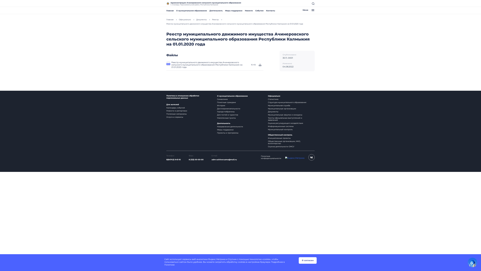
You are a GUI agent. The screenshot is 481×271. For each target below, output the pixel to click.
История (221, 105)
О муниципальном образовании (191, 11)
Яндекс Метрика (216, 259)
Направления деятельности (230, 126)
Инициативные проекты (279, 138)
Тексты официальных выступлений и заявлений (285, 119)
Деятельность (216, 11)
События (259, 11)
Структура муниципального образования (287, 102)
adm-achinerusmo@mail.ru (224, 160)
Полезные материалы (176, 114)
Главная (170, 11)
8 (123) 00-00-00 (196, 160)
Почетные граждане (226, 102)
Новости (249, 11)
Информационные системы (281, 126)
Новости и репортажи (176, 111)
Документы (273, 112)
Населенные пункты (226, 118)
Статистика (273, 99)
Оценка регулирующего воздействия (285, 123)
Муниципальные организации (282, 109)
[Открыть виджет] (472, 262)
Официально (274, 96)
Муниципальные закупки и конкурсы (285, 115)
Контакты (270, 11)
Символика (222, 99)
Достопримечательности (228, 109)
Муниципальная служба (279, 105)
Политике (169, 265)
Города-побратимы (226, 112)
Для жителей (172, 105)
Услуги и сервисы (174, 117)
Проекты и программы (227, 133)
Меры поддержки (233, 11)
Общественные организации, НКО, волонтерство (284, 142)
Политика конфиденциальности (271, 157)
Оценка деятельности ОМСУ (281, 146)
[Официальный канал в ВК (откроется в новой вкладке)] (311, 157)
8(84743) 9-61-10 (173, 160)
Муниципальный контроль (280, 129)
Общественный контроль (280, 135)
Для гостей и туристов (227, 115)
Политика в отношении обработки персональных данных (182, 97)
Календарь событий (175, 108)
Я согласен (308, 260)
